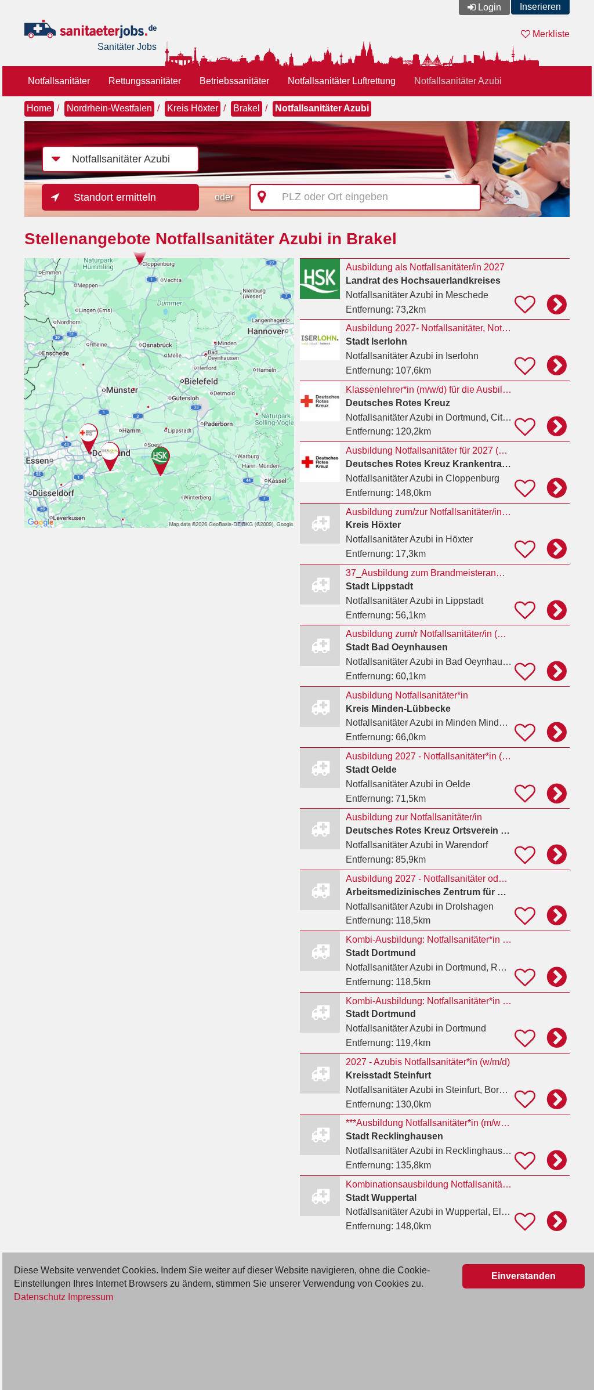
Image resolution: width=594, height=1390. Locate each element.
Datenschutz (40, 1297)
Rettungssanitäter (144, 81)
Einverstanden (523, 1276)
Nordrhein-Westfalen (109, 108)
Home (39, 108)
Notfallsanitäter (59, 81)
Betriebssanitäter (234, 81)
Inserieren (540, 7)
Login (489, 7)
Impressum (90, 1297)
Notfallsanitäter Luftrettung (342, 81)
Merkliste (550, 34)
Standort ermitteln (115, 197)
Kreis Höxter (192, 108)
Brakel (246, 108)
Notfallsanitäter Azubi (458, 81)
